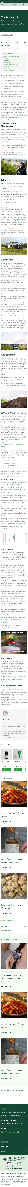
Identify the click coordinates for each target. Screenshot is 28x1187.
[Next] (25, 1)
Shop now (6, 769)
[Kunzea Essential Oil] (6, 754)
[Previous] (2, 1)
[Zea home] (14, 4)
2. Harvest (6, 58)
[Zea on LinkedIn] (18, 1132)
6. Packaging (7, 66)
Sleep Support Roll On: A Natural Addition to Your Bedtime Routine (11, 978)
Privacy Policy (7, 1166)
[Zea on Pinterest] (10, 1132)
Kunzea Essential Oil (6, 762)
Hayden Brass (4, 48)
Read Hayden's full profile (9, 737)
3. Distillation (7, 60)
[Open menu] (2, 4)
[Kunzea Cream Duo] (18, 754)
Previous (4, 926)
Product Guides (6, 971)
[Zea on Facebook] (2, 1132)
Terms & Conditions (19, 1166)
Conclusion (6, 68)
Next (25, 926)
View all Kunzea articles (8, 920)
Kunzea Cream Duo (17, 762)
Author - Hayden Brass (9, 70)
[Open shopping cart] (26, 4)
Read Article (6, 821)
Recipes (3, 809)
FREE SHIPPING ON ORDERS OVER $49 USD (14, 1)
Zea (10, 1168)
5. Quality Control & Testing (10, 64)
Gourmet (4, 855)
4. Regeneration (8, 62)
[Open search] (23, 4)
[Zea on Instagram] (6, 1132)
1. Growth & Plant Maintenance (11, 56)
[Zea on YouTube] (14, 1132)
